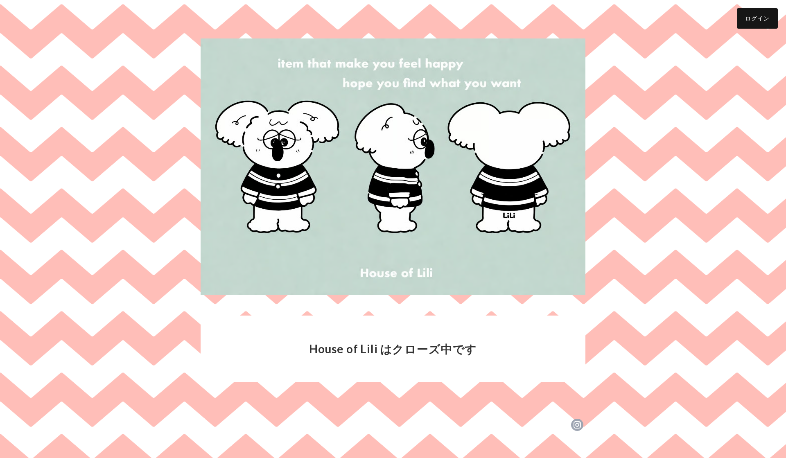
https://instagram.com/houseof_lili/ (577, 425)
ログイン (757, 18)
